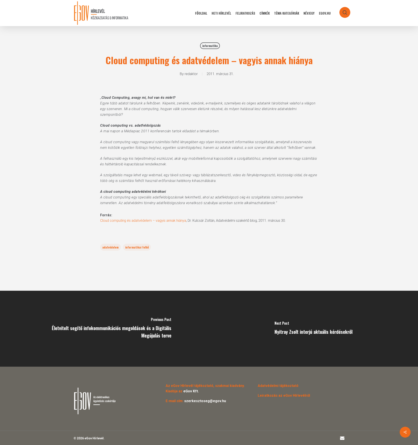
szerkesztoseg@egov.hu (205, 401)
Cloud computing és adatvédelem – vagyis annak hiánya (143, 220)
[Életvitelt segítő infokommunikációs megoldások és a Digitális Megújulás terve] (104, 329)
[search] (342, 10)
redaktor (191, 74)
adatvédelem (110, 247)
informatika (210, 45)
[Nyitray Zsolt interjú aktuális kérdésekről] (313, 329)
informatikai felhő (137, 247)
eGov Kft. (191, 391)
